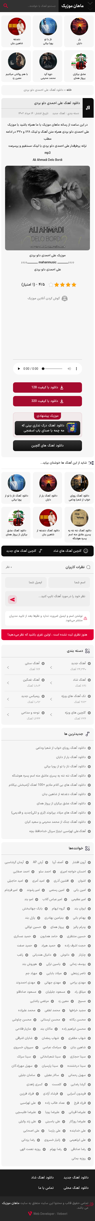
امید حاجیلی (15, 881)
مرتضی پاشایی (39, 1001)
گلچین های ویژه (75, 712)
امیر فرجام (11, 890)
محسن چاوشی (21, 1019)
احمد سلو (45, 871)
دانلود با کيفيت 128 (44, 387)
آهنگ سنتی (32, 663)
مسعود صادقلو (26, 992)
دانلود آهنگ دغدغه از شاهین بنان (64, 794)
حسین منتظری (76, 936)
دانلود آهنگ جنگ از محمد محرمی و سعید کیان (55, 822)
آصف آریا (57, 862)
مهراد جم (31, 973)
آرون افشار (79, 862)
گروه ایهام (58, 908)
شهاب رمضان (50, 1038)
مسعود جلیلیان (55, 992)
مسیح (82, 1001)
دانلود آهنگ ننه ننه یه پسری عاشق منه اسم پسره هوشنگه (49, 775)
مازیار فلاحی (23, 1029)
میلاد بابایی (54, 973)
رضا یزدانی (28, 1140)
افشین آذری (61, 881)
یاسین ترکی (53, 964)
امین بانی (80, 890)
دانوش (65, 955)
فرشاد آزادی (50, 1093)
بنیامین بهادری (54, 918)
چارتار (82, 955)
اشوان (82, 881)
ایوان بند (80, 908)
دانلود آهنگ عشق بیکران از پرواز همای (61, 803)
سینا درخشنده (76, 1066)
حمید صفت (24, 945)
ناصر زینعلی (78, 973)
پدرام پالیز (79, 927)
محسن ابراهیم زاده (74, 1029)
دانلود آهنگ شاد (42, 1177)
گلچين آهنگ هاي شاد (67, 551)
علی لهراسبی (28, 1103)
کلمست (56, 1084)
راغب (20, 955)
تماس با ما (46, 1188)
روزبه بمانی (79, 1158)
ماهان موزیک (73, 6)
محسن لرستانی (50, 1019)
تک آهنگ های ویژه (73, 696)
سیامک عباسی (52, 1047)
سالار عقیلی (51, 1075)
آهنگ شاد (79, 680)
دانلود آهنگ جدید (76, 1177)
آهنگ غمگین (31, 680)
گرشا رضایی (78, 1084)
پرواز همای (57, 927)
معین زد (63, 1001)
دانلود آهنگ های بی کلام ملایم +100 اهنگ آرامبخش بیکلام (47, 785)
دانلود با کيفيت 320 (44, 401)
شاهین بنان (78, 1047)
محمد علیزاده (26, 1010)
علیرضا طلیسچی (25, 1112)
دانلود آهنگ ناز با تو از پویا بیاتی (65, 766)
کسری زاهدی (35, 1084)
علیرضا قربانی (77, 1112)
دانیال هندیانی (41, 955)
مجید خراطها (77, 1010)
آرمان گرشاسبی (14, 862)
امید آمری (38, 881)
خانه (69, 90)
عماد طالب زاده (55, 1103)
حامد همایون (49, 936)
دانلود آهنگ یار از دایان (71, 757)
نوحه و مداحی (30, 712)
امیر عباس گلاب (52, 899)
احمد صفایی (21, 871)
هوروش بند (29, 964)
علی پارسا (55, 1130)
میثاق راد (80, 992)
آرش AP (38, 862)
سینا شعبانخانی (50, 1056)
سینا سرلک (24, 1056)
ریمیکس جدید (30, 696)
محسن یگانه (77, 1019)
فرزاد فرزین (27, 1093)
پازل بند (30, 918)
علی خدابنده (78, 1130)
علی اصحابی (31, 1130)
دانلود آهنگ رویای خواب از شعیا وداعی (61, 748)
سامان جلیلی (27, 1075)
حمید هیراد (48, 945)
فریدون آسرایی (76, 1093)
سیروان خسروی (23, 1047)
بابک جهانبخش (32, 908)
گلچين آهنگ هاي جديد (21, 551)
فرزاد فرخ (80, 1103)
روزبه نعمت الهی (30, 1149)
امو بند (28, 899)
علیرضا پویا (52, 1112)
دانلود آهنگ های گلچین (47, 445)
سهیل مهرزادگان (21, 1066)
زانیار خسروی (52, 1140)
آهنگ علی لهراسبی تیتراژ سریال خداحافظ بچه (57, 831)
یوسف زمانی (78, 964)
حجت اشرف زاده (75, 945)
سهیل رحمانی (77, 1075)
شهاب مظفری (77, 1038)
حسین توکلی (33, 927)
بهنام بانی (79, 918)
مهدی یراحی (78, 982)
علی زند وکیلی (27, 1121)
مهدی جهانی (52, 982)
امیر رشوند (33, 890)
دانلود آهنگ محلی (76, 1188)
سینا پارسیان (50, 1066)
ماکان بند (46, 1029)
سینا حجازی (78, 1056)
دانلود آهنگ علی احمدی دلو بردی (57, 103)
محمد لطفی (52, 1010)
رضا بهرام (56, 1149)
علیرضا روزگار (77, 1121)
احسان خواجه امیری (73, 871)
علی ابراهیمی (78, 1140)
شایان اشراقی (23, 1038)
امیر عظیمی (78, 899)
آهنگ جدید (58, 113)
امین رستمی (56, 890)
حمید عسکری (22, 936)
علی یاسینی (52, 1121)
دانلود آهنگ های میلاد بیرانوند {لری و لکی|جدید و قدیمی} (48, 812)
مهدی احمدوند (25, 982)
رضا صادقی (78, 1149)
